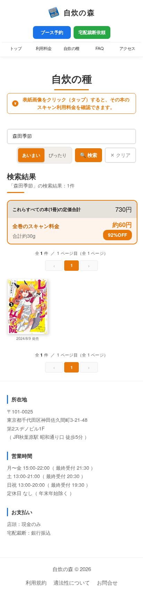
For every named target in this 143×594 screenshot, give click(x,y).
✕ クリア (120, 154)
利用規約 (36, 582)
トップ (16, 48)
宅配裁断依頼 (92, 32)
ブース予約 (52, 32)
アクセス (127, 48)
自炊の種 (71, 48)
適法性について (71, 582)
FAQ (99, 48)
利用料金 (44, 48)
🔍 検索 (88, 155)
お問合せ (107, 582)
